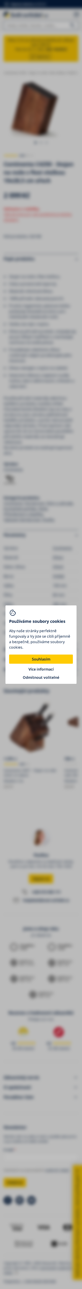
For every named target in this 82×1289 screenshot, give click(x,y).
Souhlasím (41, 659)
